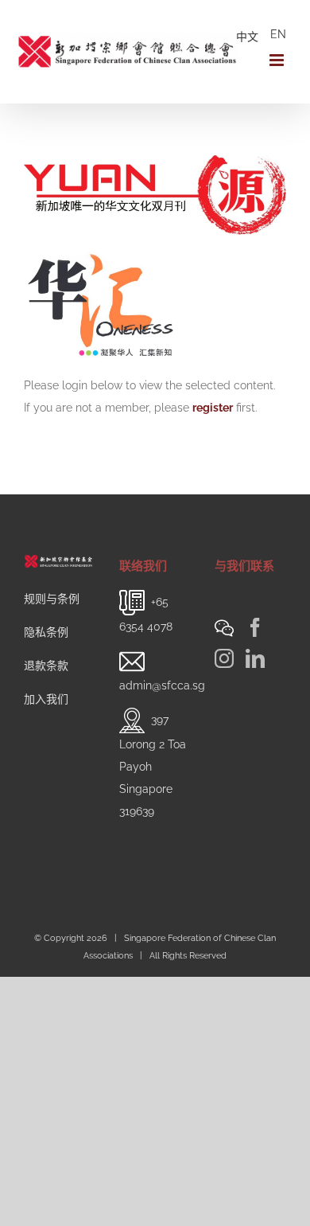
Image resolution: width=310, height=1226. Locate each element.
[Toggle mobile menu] (277, 60)
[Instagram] (224, 658)
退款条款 (46, 665)
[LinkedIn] (255, 658)
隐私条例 (46, 632)
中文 (247, 36)
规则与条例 (51, 598)
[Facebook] (255, 627)
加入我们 (46, 699)
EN (278, 34)
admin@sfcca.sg (162, 685)
